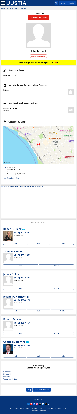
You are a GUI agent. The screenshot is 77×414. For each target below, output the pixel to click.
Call (38, 243)
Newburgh (7, 374)
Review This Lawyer (38, 56)
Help (40, 408)
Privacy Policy (62, 408)
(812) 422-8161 (22, 277)
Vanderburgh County (11, 379)
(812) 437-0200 (22, 300)
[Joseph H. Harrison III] (8, 303)
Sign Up (71, 3)
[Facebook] (34, 404)
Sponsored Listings (38, 222)
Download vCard (13, 178)
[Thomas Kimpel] (8, 258)
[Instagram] (37, 404)
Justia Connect (13, 408)
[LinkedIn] (28, 404)
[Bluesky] (43, 404)
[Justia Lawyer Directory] (16, 3)
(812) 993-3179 (22, 345)
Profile (62, 243)
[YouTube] (31, 404)
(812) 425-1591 (22, 254)
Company (33, 408)
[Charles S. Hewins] (8, 349)
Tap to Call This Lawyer (38, 18)
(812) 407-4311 (22, 232)
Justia (3, 8)
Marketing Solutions (38, 411)
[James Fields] (8, 281)
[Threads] (40, 404)
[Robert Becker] (8, 326)
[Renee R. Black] (8, 236)
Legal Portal (24, 408)
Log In (63, 3)
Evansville (22, 8)
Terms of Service (50, 408)
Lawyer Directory (12, 8)
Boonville (6, 376)
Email (15, 243)
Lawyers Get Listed (41, 390)
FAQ (29, 390)
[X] (46, 404)
